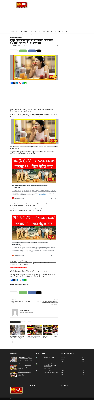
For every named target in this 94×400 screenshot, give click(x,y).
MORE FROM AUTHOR (26, 321)
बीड (55, 31)
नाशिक (52, 31)
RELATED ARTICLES (15, 321)
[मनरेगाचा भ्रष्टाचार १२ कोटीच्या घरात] (39, 359)
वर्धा (66, 31)
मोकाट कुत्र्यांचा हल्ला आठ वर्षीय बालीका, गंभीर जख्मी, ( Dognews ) (20, 302)
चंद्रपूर (39, 31)
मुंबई (59, 31)
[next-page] (13, 342)
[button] (82, 31)
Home (12, 31)
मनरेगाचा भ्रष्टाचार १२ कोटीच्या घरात (50, 357)
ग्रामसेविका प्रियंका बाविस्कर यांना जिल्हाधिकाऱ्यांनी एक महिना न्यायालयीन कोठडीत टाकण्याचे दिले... (50, 365)
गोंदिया (35, 31)
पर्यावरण (18, 37)
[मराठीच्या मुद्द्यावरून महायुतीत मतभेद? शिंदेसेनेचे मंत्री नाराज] (50, 330)
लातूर (62, 31)
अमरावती (25, 31)
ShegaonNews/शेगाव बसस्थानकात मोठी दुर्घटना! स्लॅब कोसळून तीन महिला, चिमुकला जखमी (33, 338)
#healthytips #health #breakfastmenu (21, 284)
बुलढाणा (21, 37)
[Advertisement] (47, 19)
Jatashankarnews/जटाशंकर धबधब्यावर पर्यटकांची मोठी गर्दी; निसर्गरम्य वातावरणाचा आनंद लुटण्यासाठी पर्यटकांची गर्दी (17, 338)
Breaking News (17, 35)
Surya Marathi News (15, 45)
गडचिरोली (30, 31)
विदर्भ (17, 31)
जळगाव (44, 31)
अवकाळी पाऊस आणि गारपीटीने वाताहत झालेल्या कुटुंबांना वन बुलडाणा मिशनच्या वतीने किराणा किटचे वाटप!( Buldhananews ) (47, 303)
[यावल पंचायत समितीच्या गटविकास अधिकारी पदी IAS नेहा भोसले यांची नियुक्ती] (39, 372)
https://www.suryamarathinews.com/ (26, 312)
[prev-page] (11, 342)
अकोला (21, 31)
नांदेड (48, 31)
